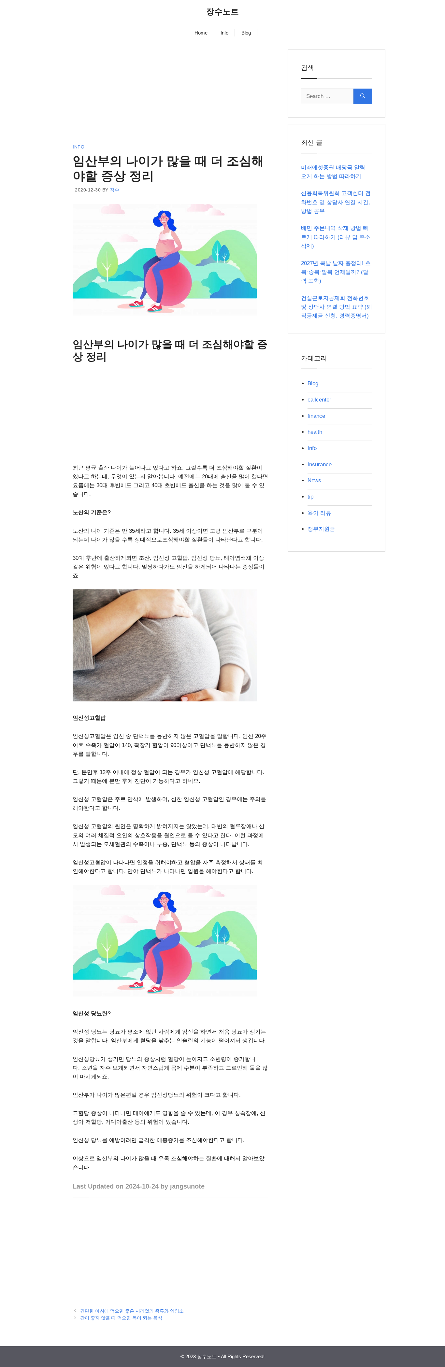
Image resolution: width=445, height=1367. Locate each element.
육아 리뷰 (319, 513)
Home (201, 32)
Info (224, 32)
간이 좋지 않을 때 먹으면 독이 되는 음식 (121, 1317)
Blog (246, 32)
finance (316, 416)
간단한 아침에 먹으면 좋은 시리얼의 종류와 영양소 (132, 1311)
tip (310, 497)
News (314, 480)
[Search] (362, 96)
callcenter (319, 400)
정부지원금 (321, 529)
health (315, 432)
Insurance (320, 464)
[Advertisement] (170, 95)
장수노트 (222, 11)
